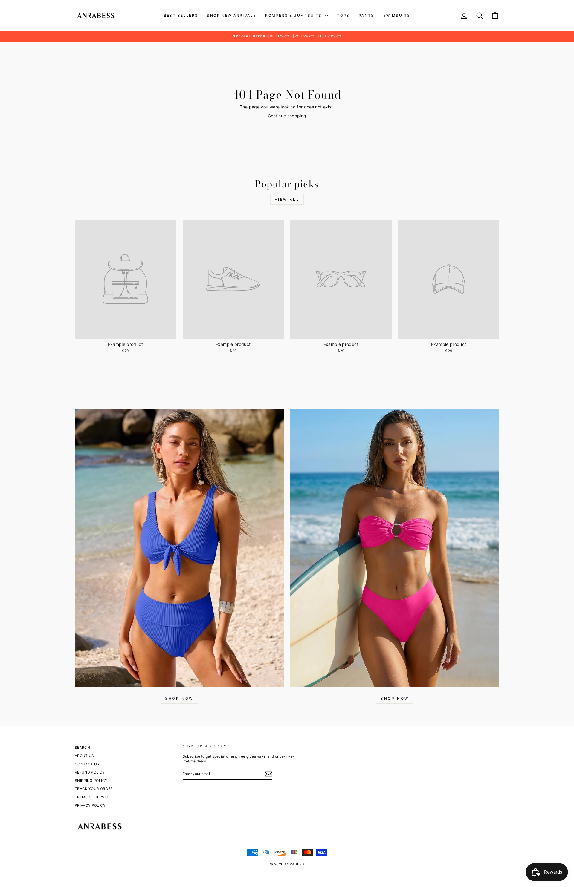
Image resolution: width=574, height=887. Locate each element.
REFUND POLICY (90, 772)
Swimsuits (396, 15)
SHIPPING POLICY (91, 780)
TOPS (343, 15)
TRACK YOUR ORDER (94, 788)
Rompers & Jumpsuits (294, 15)
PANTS (366, 15)
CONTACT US (87, 764)
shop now (395, 698)
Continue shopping (287, 115)
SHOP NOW (179, 698)
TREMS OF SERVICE (93, 797)
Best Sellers (181, 15)
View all (287, 199)
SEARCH (82, 747)
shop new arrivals (231, 15)
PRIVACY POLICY (90, 805)
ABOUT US (84, 756)
